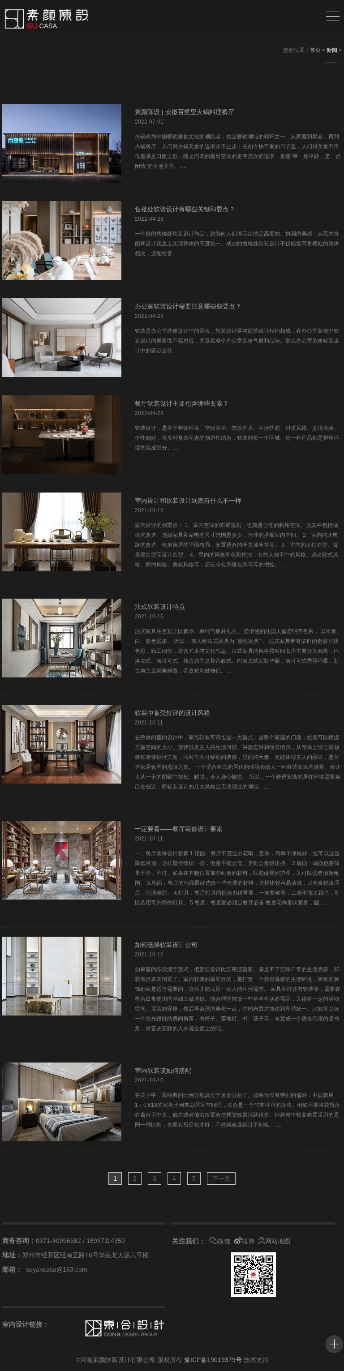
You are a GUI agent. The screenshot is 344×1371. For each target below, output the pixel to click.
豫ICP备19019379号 (213, 1359)
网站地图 (277, 1241)
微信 (224, 1241)
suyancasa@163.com (56, 1269)
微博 (248, 1241)
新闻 (332, 50)
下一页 (221, 1178)
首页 (315, 50)
